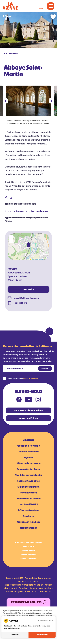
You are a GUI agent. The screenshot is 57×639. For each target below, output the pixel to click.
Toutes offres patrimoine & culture (19, 123)
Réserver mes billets (26, 602)
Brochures (28, 516)
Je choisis (15, 635)
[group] (28, 101)
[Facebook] (19, 400)
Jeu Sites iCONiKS (28, 504)
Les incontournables (28, 481)
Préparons (17, 121)
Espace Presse (28, 550)
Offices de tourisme (28, 510)
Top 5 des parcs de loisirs (28, 475)
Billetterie (28, 440)
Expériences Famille (28, 486)
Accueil (9, 121)
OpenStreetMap (39, 259)
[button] (5, 101)
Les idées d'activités (29, 451)
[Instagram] (38, 400)
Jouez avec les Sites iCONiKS (28, 542)
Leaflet (32, 259)
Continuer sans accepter (45, 620)
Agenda (28, 457)
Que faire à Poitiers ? (28, 445)
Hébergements (28, 527)
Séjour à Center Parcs (28, 469)
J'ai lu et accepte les (23, 378)
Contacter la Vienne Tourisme (28, 410)
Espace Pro (28, 546)
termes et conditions (30, 378)
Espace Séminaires (29, 558)
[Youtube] (28, 400)
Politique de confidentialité (38, 591)
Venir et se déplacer (28, 418)
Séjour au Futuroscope (28, 463)
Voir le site (28, 289)
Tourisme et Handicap (28, 522)
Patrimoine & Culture (40, 121)
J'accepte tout (42, 635)
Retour (8, 16)
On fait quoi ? (27, 121)
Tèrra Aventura (28, 492)
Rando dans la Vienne (29, 498)
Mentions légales (15, 591)
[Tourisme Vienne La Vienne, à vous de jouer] (10, 6)
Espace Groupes (28, 554)
